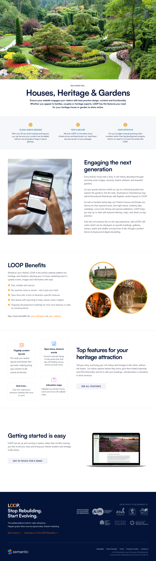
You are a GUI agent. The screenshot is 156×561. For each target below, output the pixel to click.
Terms (122, 549)
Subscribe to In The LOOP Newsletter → (41, 533)
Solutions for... (78, 86)
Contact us (144, 549)
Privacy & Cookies (132, 549)
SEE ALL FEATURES (91, 386)
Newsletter (100, 549)
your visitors (55, 316)
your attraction (38, 316)
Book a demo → (15, 533)
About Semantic (111, 549)
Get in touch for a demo (27, 461)
